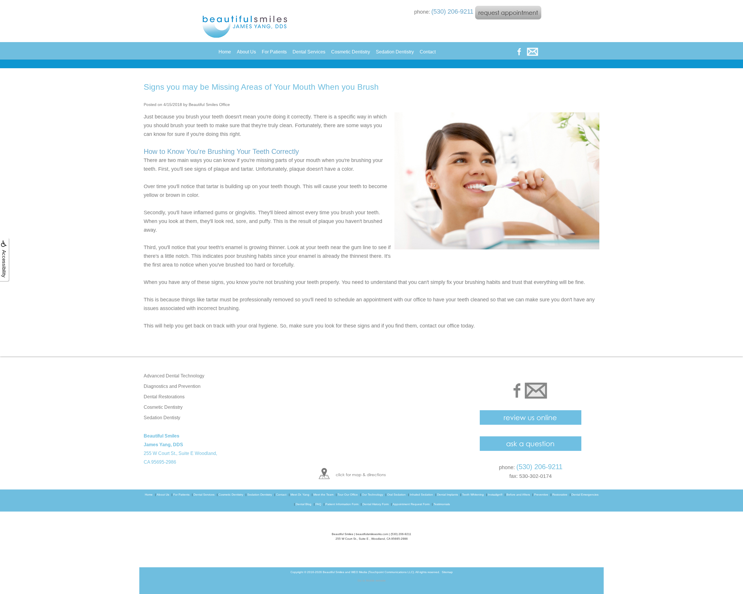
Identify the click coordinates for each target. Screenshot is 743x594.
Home (225, 51)
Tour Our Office (348, 494)
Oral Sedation (396, 494)
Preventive (541, 494)
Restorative (559, 494)
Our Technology (372, 494)
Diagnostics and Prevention (172, 386)
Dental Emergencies (584, 494)
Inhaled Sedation (421, 494)
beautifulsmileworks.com (372, 534)
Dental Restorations (164, 396)
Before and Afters (518, 494)
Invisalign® (495, 494)
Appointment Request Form (411, 504)
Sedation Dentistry (395, 51)
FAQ (318, 504)
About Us (246, 51)
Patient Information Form (341, 504)
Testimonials (442, 504)
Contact (428, 51)
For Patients (274, 51)
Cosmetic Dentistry (350, 51)
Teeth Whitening (473, 494)
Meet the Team (323, 494)
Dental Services (309, 51)
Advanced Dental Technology (174, 375)
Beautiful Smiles (333, 572)
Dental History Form (376, 504)
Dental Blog (303, 504)
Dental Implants (447, 494)
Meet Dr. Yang (300, 494)
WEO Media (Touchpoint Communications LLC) (382, 572)
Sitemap (447, 572)
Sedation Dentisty (162, 417)
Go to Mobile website (372, 580)
